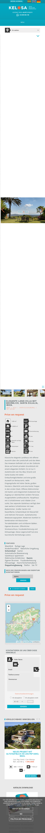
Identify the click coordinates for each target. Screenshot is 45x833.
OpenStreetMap (27, 642)
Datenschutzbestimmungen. (24, 694)
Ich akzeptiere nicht (31, 698)
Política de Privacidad (21, 819)
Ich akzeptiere (17, 698)
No (21, 814)
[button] (42, 210)
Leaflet (19, 642)
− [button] (8, 610)
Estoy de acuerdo (21, 809)
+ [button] (8, 606)
